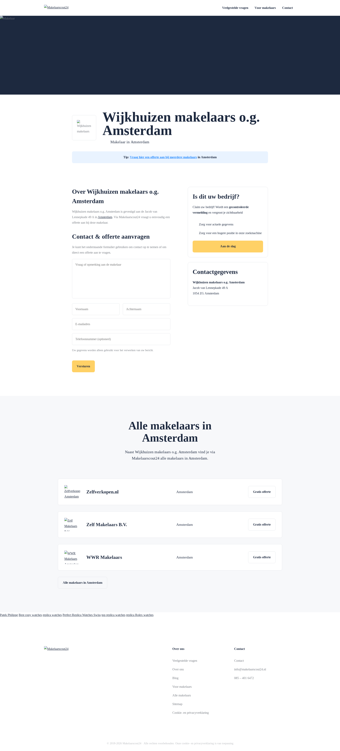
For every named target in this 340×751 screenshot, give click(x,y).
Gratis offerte (262, 491)
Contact (287, 7)
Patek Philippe (9, 615)
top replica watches (113, 615)
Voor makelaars (265, 7)
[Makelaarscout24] (66, 8)
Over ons (178, 669)
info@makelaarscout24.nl (250, 669)
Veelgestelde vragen (235, 7)
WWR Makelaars (104, 557)
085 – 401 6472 (244, 678)
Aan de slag (228, 246)
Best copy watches (30, 615)
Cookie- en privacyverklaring (190, 712)
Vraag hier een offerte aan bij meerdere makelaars (163, 157)
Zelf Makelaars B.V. (106, 524)
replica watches (52, 615)
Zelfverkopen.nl (102, 491)
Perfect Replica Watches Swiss (82, 615)
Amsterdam (140, 142)
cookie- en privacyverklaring (198, 743)
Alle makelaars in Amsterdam (82, 582)
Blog (175, 678)
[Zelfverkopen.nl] (72, 492)
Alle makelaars (181, 695)
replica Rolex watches (139, 615)
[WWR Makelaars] (72, 557)
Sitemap (177, 704)
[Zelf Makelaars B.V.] (72, 524)
